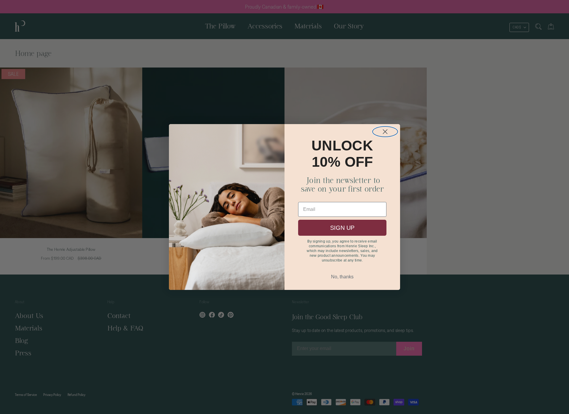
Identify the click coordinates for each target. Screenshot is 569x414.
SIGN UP (342, 227)
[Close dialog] (385, 131)
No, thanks (342, 276)
